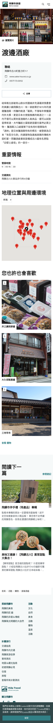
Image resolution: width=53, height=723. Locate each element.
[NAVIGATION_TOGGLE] (48, 4)
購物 (17, 591)
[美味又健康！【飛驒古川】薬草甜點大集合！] (26, 549)
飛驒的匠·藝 (7, 612)
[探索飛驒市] (42, 4)
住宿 (4, 671)
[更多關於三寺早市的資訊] (26, 411)
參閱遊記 (46, 474)
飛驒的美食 (7, 608)
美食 (30, 617)
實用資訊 (6, 658)
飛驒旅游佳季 (8, 654)
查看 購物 (6, 443)
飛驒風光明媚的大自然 (13, 621)
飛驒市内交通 (8, 650)
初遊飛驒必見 (8, 667)
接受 (26, 718)
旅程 (4, 676)
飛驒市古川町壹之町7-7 (16, 71)
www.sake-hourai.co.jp (20, 76)
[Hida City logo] (11, 689)
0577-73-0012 (16, 81)
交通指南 (6, 646)
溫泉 (30, 629)
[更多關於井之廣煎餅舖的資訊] (26, 305)
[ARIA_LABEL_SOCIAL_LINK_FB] (3, 702)
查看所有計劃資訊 (10, 680)
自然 (30, 612)
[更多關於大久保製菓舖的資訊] (26, 358)
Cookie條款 (27, 712)
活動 (10, 591)
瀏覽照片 (9, 40)
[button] (20, 233)
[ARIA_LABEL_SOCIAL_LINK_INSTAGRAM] (8, 702)
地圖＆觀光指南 (9, 663)
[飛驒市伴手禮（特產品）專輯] (26, 500)
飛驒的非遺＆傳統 (10, 617)
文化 (30, 608)
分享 (28, 94)
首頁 (4, 591)
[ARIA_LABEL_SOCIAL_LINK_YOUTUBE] (14, 702)
